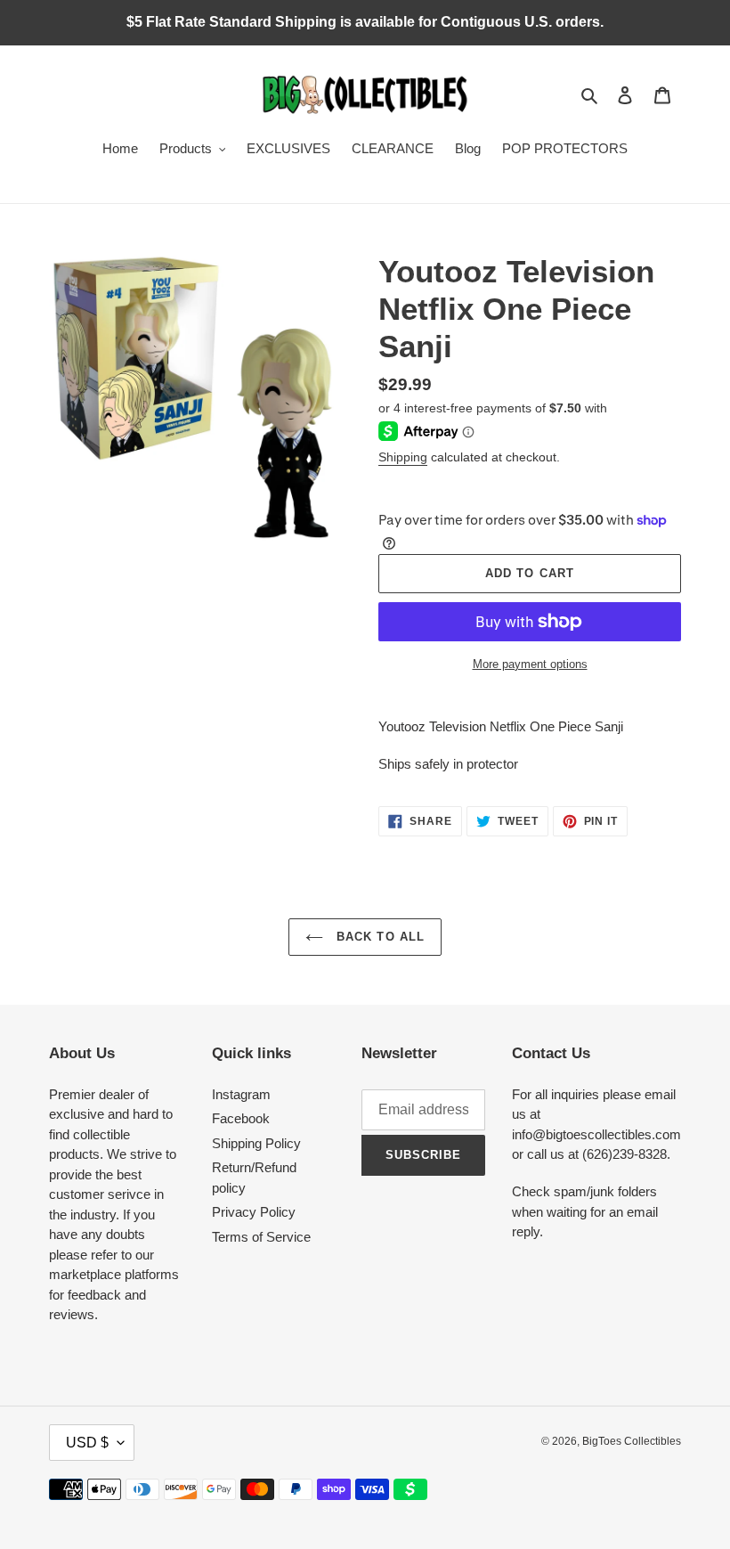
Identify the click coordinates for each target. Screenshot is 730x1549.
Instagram (241, 1094)
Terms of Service (261, 1236)
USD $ (87, 1442)
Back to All (378, 936)
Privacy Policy (254, 1211)
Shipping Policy (256, 1143)
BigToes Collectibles (631, 1441)
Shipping (402, 457)
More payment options (530, 664)
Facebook (241, 1118)
